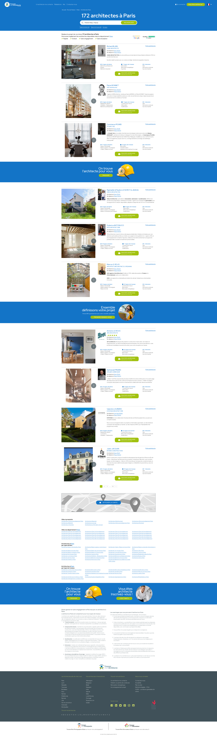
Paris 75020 (117, 229)
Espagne (88, 687)
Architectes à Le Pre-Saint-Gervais (94, 524)
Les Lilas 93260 (118, 413)
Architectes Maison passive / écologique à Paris (95, 548)
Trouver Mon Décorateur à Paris (124, 729)
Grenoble (64, 705)
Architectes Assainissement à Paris (117, 577)
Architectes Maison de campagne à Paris (95, 550)
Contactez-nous (71, 4)
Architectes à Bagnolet (91, 521)
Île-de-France (71, 10)
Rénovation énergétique (118, 685)
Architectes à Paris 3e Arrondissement (118, 531)
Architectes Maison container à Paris (70, 552)
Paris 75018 (117, 129)
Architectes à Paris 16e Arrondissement (142, 537)
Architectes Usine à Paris (138, 557)
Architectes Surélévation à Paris (140, 569)
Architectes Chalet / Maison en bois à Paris (119, 547)
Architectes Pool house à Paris (69, 554)
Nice (62, 691)
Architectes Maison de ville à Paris (69, 550)
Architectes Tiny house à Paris (116, 550)
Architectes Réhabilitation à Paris (140, 577)
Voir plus (105, 27)
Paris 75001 (117, 50)
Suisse (88, 703)
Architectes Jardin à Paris (138, 573)
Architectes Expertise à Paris (92, 571)
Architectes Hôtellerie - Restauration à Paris (96, 556)
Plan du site (138, 685)
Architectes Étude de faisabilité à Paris (94, 577)
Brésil (87, 685)
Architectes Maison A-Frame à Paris (94, 552)
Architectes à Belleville (67, 523)
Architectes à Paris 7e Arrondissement (118, 533)
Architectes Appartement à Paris (116, 554)
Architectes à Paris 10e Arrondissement (95, 535)
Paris (78, 10)
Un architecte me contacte (44, 4)
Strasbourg (64, 696)
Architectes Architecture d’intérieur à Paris (72, 577)
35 (113, 486)
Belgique (88, 683)
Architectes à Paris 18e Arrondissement (95, 538)
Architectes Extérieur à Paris (68, 559)
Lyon (62, 683)
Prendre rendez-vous (103, 317)
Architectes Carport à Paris (139, 552)
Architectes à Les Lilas (90, 523)
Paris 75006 (117, 90)
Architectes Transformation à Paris (70, 573)
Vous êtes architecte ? (195, 4)
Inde (87, 689)
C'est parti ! (124, 598)
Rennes (63, 698)
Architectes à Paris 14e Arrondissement (95, 537)
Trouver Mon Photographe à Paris (76, 729)
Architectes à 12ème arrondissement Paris (119, 523)
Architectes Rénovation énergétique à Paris (119, 569)
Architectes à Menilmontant (115, 521)
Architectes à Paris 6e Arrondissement (94, 533)
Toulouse (64, 687)
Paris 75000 (117, 52)
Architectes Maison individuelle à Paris (71, 547)
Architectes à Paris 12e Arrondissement (142, 535)
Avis (64, 4)
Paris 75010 (117, 194)
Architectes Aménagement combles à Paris (72, 578)
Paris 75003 (117, 269)
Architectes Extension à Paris (68, 571)
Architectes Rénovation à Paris (92, 569)
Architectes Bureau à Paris (138, 556)
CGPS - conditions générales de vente (145, 690)
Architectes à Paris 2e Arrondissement (94, 531)
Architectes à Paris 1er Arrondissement (71, 531)
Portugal (88, 698)
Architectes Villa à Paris (138, 550)
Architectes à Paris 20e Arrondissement (142, 538)
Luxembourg (89, 696)
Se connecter (180, 4)
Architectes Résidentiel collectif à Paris (141, 554)
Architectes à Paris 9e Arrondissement (71, 535)
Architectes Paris (86, 10)
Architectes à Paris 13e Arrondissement (71, 537)
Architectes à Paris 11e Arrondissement (118, 535)
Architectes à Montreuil (138, 523)
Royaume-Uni (90, 700)
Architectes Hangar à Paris (68, 557)
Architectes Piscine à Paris (115, 573)
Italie (87, 694)
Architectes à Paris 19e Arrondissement (118, 538)
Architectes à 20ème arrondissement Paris (72, 521)
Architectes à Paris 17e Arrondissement (71, 538)
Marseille (63, 685)
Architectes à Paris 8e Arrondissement (141, 533)
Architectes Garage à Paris (91, 554)
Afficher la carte (110, 502)
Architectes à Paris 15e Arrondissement (118, 537)
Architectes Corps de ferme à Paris (117, 552)
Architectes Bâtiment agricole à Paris (117, 557)
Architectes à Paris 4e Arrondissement (141, 531)
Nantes (63, 694)
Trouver (105, 175)
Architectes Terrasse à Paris (115, 571)
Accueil (64, 10)
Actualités (138, 683)
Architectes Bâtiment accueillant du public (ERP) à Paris (119, 560)
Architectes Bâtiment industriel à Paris (94, 557)
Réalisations (57, 4)
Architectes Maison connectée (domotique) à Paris (143, 548)
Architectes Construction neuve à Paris (71, 569)
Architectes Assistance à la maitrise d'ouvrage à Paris (96, 574)
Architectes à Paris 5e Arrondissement (71, 533)
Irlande (88, 691)
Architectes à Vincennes (67, 524)
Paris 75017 (117, 453)
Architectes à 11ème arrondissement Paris (142, 521)
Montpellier (64, 707)
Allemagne (89, 680)
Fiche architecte (150, 46)
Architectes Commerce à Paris (69, 556)
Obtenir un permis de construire (120, 683)
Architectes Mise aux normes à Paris (141, 571)
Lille (62, 700)
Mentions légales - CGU (142, 687)
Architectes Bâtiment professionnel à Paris (119, 556)
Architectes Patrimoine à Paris (92, 559)
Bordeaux (64, 689)
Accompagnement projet (118, 687)
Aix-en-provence (66, 703)
